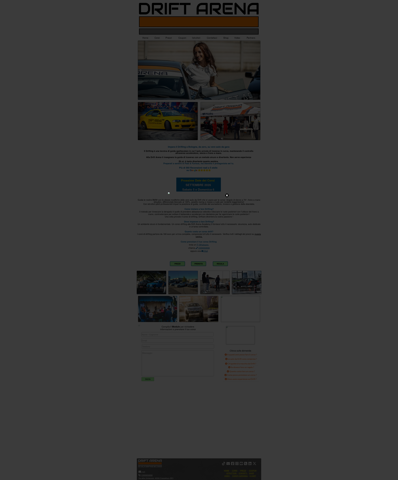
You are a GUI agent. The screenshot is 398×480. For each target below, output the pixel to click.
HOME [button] (226, 470)
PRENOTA (198, 263)
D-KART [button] (253, 476)
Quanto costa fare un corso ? (242, 371)
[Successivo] (258, 70)
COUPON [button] (252, 470)
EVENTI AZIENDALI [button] (240, 476)
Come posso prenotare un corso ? (242, 375)
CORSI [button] (234, 470)
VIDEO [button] (227, 476)
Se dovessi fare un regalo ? (242, 367)
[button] (145, 471)
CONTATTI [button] (243, 473)
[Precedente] (140, 70)
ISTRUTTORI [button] (231, 473)
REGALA (220, 263)
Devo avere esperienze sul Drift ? (242, 379)
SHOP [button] (251, 473)
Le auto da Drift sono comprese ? (242, 359)
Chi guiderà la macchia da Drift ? (241, 363)
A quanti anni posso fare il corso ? (242, 354)
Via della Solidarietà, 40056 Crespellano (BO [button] (155, 478)
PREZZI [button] (243, 470)
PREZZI (177, 263)
